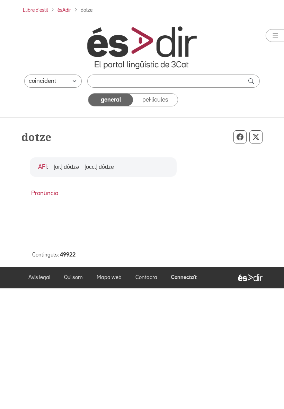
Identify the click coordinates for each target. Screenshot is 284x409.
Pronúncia (45, 193)
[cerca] (251, 81)
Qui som (73, 277)
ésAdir (64, 10)
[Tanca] (275, 35)
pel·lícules (155, 100)
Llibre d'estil (35, 10)
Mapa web (109, 277)
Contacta (146, 277)
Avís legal (39, 277)
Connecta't (184, 277)
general (111, 100)
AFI (42, 167)
